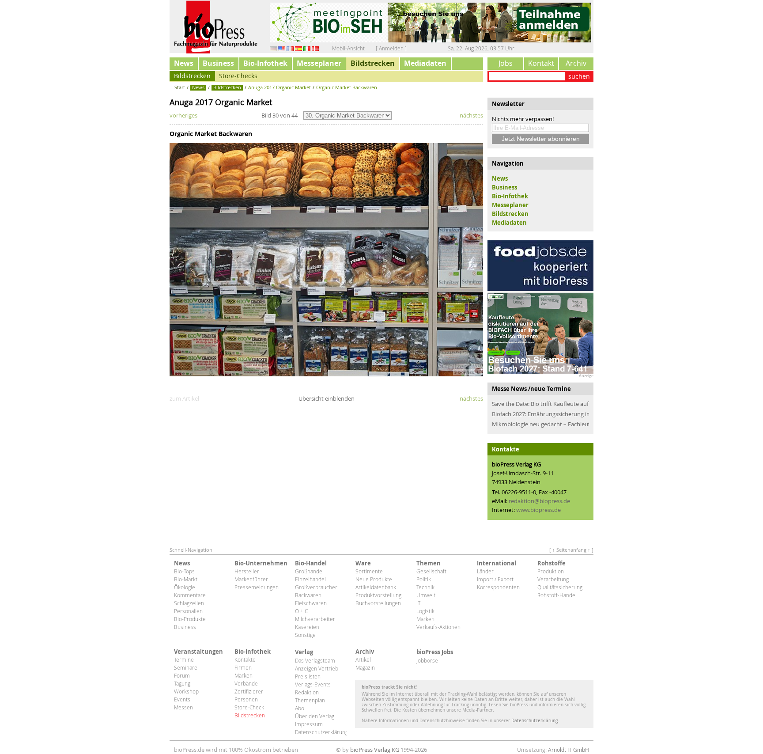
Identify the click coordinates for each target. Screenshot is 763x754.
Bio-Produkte (190, 618)
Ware (363, 563)
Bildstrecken (373, 63)
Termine (184, 659)
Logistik (425, 610)
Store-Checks (238, 76)
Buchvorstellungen (378, 602)
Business (218, 63)
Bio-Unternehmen (260, 563)
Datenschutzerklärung (321, 731)
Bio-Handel (311, 563)
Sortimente (369, 571)
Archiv (576, 63)
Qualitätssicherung (559, 587)
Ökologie (184, 587)
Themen (428, 563)
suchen (579, 76)
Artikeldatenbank (375, 587)
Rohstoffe (551, 563)
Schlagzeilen (189, 602)
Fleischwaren (311, 602)
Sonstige (305, 634)
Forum (182, 675)
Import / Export (495, 579)
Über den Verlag (314, 716)
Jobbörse (427, 660)
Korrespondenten (498, 587)
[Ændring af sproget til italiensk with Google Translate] (315, 48)
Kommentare (190, 595)
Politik (423, 579)
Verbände (246, 683)
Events (182, 699)
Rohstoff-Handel (557, 595)
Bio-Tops (184, 571)
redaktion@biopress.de (539, 501)
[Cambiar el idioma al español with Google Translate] (298, 48)
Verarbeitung (553, 579)
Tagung (182, 683)
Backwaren (308, 595)
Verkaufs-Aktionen (438, 626)
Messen (183, 707)
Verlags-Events (313, 684)
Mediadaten (425, 63)
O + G (302, 610)
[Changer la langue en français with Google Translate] (290, 48)
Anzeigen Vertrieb (316, 668)
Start (179, 87)
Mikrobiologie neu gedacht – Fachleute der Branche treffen (540, 424)
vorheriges (183, 115)
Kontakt (541, 63)
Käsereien (307, 626)
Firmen (243, 667)
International (496, 563)
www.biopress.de (538, 510)
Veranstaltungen (198, 651)
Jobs (506, 63)
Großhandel (309, 571)
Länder (485, 571)
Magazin (365, 667)
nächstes (471, 115)
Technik (425, 587)
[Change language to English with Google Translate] (281, 48)
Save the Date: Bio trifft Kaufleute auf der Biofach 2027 (540, 404)
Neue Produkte (373, 579)
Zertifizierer (248, 691)
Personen (246, 699)
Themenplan (310, 700)
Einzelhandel (310, 579)
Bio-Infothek (265, 63)
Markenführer (251, 579)
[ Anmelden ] (391, 48)
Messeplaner (319, 63)
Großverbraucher (316, 587)
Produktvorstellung (378, 595)
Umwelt (425, 595)
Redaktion (307, 692)
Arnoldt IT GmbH (568, 749)
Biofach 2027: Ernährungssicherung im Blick (540, 414)
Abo (299, 708)
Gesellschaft (431, 571)
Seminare (185, 667)
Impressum (309, 723)
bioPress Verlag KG (374, 750)
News (183, 63)
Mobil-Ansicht (348, 48)
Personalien (188, 610)
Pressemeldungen (256, 587)
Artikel (363, 659)
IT (418, 602)
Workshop (186, 691)
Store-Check (249, 707)
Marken (425, 618)
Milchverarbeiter (315, 618)
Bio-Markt (185, 579)
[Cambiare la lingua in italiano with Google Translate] (306, 48)
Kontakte (245, 659)
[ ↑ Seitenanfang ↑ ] (571, 549)
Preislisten (308, 676)
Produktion (550, 571)
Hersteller (246, 571)
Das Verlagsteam (315, 660)
